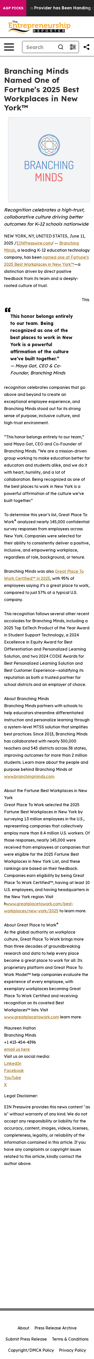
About (23, 1327)
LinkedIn (12, 1063)
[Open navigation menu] (9, 47)
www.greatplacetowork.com (31, 1016)
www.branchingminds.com (29, 776)
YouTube (12, 1077)
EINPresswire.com (34, 243)
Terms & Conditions (70, 1339)
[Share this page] (86, 47)
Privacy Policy (72, 1350)
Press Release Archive (55, 1327)
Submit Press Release (26, 1339)
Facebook (14, 1070)
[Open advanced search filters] (73, 47)
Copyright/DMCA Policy (31, 1350)
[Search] (61, 47)
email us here (17, 1049)
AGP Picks (13, 8)
